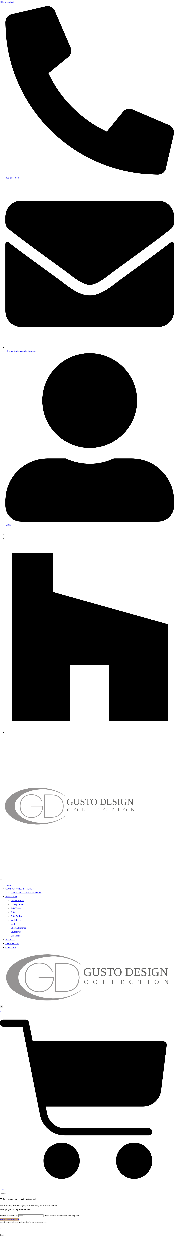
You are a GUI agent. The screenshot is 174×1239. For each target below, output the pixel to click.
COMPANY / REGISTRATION (19, 888)
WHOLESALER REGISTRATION (26, 892)
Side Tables (16, 908)
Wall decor (16, 920)
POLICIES (10, 939)
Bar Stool (15, 935)
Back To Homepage (9, 1219)
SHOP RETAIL (12, 943)
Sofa (13, 912)
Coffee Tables (17, 900)
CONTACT (10, 947)
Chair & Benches (18, 927)
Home (8, 885)
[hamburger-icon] (1, 879)
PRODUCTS (11, 896)
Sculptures (16, 931)
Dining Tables (17, 904)
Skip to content (7, 2)
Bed (13, 923)
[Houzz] (89, 732)
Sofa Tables (16, 916)
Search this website (9, 1215)
